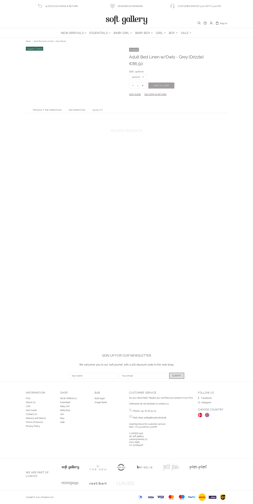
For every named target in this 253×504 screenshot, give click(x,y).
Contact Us (31, 414)
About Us (30, 402)
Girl (62, 414)
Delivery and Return (36, 418)
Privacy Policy (33, 426)
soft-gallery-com (126, 20)
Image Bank (101, 402)
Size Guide (31, 410)
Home (28, 41)
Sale (62, 422)
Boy (62, 418)
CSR (28, 406)
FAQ (28, 398)
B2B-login (100, 398)
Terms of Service (34, 422)
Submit (176, 375)
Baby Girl (64, 406)
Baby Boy (65, 410)
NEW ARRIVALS (68, 398)
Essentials (65, 402)
